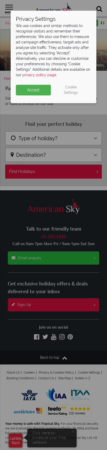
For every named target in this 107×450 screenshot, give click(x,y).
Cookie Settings (71, 90)
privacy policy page (39, 75)
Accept (33, 90)
